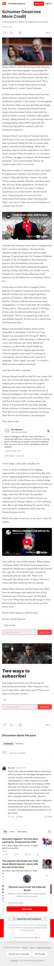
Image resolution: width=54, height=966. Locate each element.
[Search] (49, 831)
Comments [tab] (8, 744)
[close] (46, 876)
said (19, 157)
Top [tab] (5, 831)
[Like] (4, 32)
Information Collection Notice (35, 927)
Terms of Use (41, 925)
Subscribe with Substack (29, 919)
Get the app (40, 954)
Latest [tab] (12, 831)
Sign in (48, 3)
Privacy (25, 947)
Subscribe (39, 3)
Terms (32, 947)
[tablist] (13, 743)
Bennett (11, 767)
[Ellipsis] (50, 768)
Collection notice (43, 947)
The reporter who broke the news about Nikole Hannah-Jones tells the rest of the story (20, 864)
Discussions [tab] (22, 831)
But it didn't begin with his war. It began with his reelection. (20, 846)
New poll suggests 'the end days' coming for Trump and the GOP (20, 840)
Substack (14, 960)
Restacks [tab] (19, 744)
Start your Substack (20, 954)
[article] (27, 846)
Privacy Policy (28, 930)
